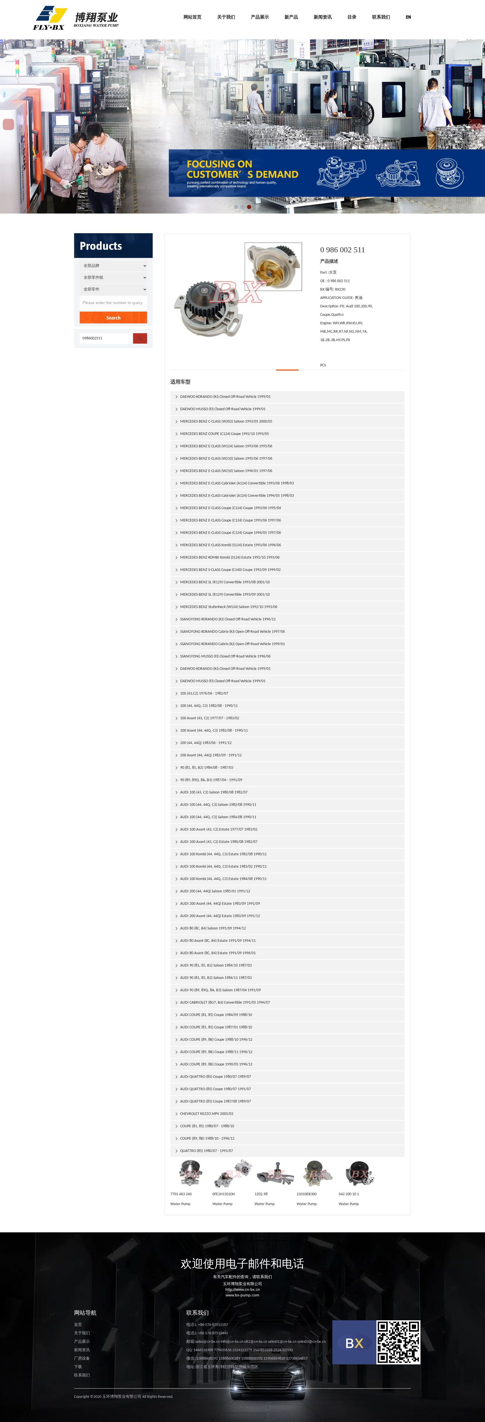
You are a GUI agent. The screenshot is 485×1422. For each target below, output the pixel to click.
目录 (351, 17)
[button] (236, 207)
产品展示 (260, 17)
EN (408, 17)
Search (113, 317)
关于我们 (226, 17)
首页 (78, 1325)
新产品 (291, 17)
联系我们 (381, 17)
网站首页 (193, 17)
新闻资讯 (323, 17)
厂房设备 (82, 1359)
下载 (78, 1367)
